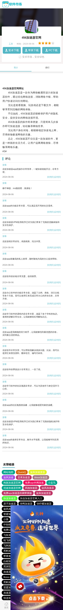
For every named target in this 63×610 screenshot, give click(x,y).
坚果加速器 (24, 477)
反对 (56, 177)
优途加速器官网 (12, 487)
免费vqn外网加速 (34, 482)
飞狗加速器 (10, 545)
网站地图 (8, 472)
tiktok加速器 (40, 477)
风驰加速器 (31, 487)
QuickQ (22, 472)
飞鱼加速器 (10, 535)
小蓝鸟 (51, 482)
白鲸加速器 (10, 561)
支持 (49, 177)
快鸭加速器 (26, 503)
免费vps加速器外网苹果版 (18, 493)
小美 (6, 519)
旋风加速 (8, 477)
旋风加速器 (48, 487)
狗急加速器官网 (12, 482)
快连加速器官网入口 (31, 498)
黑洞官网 (8, 566)
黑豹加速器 (10, 550)
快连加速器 (10, 498)
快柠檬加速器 (44, 503)
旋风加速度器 (37, 472)
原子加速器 (10, 503)
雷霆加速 (8, 514)
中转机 (7, 524)
